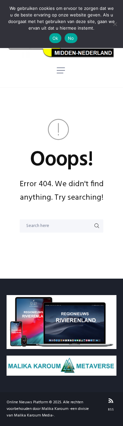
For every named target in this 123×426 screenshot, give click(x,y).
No (71, 38)
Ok (55, 38)
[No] (115, 24)
